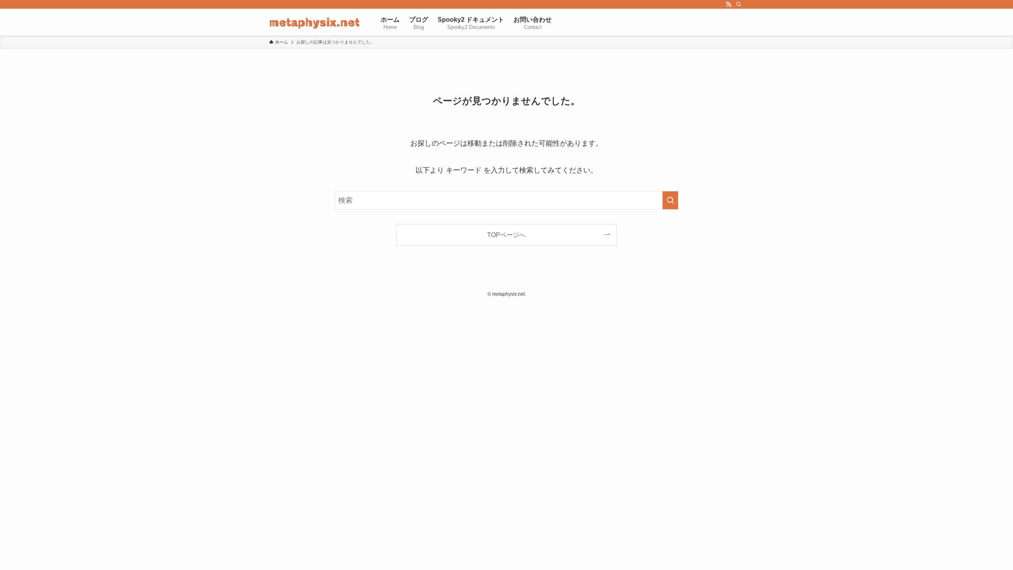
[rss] (728, 4)
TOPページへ (506, 234)
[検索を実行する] (670, 200)
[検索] (739, 4)
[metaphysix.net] (314, 22)
